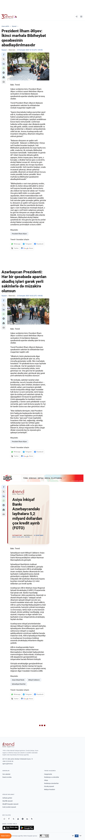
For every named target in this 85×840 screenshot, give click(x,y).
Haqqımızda (48, 774)
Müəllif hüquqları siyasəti (10, 804)
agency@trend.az (7, 763)
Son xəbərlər (6, 774)
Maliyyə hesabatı (49, 789)
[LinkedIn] (27, 819)
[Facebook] (9, 819)
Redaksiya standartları (51, 783)
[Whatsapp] (4, 819)
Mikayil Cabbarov (34, 680)
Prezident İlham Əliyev (19, 234)
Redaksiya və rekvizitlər (51, 777)
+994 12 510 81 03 (7, 761)
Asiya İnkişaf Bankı (18, 680)
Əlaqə (46, 780)
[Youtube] (18, 819)
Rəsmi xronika (7, 777)
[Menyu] (81, 16)
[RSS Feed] (32, 819)
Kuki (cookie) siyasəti (9, 807)
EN (73, 835)
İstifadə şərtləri (7, 798)
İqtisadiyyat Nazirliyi (19, 684)
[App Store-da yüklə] (10, 828)
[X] (13, 819)
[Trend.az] (9, 16)
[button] (4, 55)
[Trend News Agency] (8, 744)
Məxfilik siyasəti (7, 801)
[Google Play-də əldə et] (27, 828)
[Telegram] (22, 819)
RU (80, 835)
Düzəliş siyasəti (49, 786)
